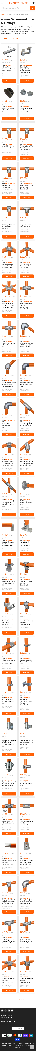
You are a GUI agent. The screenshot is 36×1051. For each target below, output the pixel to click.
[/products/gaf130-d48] (9, 485)
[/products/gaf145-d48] (27, 725)
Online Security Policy (8, 1045)
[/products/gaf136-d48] (27, 605)
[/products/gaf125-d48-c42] (9, 406)
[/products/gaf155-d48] (9, 924)
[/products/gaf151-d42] (9, 845)
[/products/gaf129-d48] (27, 446)
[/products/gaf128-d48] (9, 446)
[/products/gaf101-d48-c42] (27, 170)
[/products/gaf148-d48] (9, 806)
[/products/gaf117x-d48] (27, 249)
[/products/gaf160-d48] (27, 963)
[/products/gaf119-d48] (9, 328)
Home (3, 14)
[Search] (32, 8)
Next (20, 999)
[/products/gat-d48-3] (9, 52)
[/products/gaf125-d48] (27, 367)
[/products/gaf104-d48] (27, 209)
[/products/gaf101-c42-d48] (27, 131)
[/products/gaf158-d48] (9, 963)
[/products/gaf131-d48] (27, 485)
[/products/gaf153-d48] (9, 884)
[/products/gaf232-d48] (27, 527)
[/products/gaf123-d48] (27, 328)
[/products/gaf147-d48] (27, 766)
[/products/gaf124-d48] (9, 367)
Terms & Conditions (7, 1043)
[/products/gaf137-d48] (9, 645)
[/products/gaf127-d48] (27, 406)
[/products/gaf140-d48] (9, 684)
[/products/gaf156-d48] (27, 924)
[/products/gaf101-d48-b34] (9, 170)
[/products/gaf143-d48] (27, 684)
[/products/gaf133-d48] (9, 93)
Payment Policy (28, 1043)
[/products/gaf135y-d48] (9, 605)
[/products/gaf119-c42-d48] (27, 288)
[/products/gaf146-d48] (9, 766)
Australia (17, 1029)
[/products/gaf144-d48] (9, 725)
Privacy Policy (18, 1043)
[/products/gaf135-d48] (27, 566)
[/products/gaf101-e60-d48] (9, 209)
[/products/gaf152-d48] (27, 845)
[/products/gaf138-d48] (27, 645)
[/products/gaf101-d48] (9, 131)
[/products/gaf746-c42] (27, 52)
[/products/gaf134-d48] (9, 566)
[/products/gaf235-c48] (9, 527)
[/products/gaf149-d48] (27, 806)
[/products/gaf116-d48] (9, 249)
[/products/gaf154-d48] (27, 884)
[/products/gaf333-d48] (27, 93)
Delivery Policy (20, 1045)
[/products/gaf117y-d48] (9, 288)
